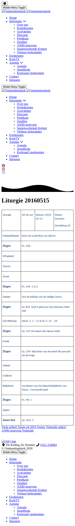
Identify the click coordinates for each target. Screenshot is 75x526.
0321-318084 (48, 445)
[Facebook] (3, 165)
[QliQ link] (37, 441)
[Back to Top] (5, 4)
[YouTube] (3, 169)
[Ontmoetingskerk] (26, 11)
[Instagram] (3, 172)
